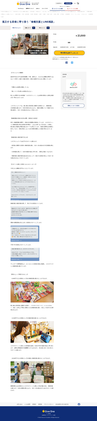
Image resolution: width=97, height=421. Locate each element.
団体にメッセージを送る (73, 105)
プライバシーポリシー (48, 404)
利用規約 (34, 404)
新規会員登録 (68, 3)
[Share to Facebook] (67, 61)
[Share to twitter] (72, 61)
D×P (64, 77)
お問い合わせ (19, 404)
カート (75, 3)
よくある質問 (27, 404)
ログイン (59, 3)
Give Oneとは (20, 8)
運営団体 (40, 404)
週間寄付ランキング (30, 8)
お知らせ (37, 8)
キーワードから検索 (73, 8)
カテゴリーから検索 (58, 8)
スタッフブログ (45, 8)
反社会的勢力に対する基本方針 (62, 404)
